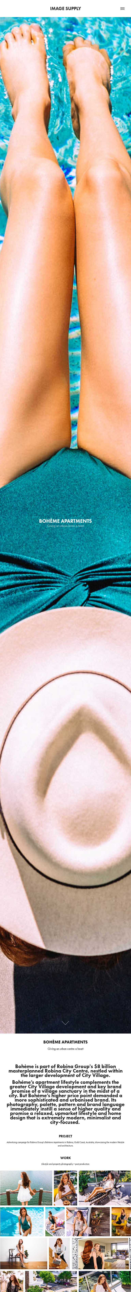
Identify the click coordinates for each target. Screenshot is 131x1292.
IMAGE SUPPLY (65, 8)
